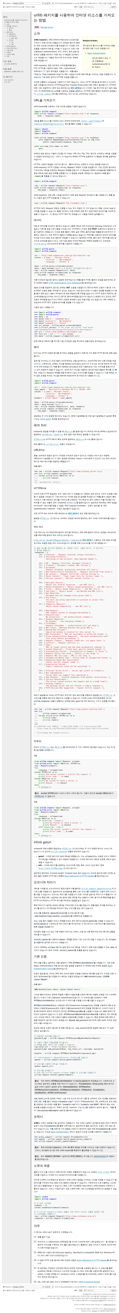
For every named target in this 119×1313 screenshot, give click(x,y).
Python (8, 3)
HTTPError (13, 36)
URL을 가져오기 (12, 26)
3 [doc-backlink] (35, 1252)
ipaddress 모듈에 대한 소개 (13, 71)
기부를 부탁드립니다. (109, 1304)
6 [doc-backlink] (35, 1281)
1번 (12, 42)
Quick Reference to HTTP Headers (79, 876)
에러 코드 (14, 38)
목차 (5, 17)
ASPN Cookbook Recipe (89, 1282)
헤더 (10, 30)
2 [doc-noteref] (39, 364)
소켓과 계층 (11, 54)
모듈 (109, 3)
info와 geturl (45, 419)
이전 (99, 3)
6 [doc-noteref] (101, 1150)
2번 (12, 44)
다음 (104, 3)
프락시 (9, 52)
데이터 (11, 28)
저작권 (86, 1294)
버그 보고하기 (9, 80)
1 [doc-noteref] (50, 361)
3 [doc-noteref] (113, 369)
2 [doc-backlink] (35, 1241)
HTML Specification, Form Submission (65, 283)
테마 (76, 7)
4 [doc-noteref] (98, 375)
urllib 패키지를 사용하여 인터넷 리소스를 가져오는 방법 (16, 21)
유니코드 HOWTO (10, 64)
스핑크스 (94, 1311)
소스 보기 (7, 82)
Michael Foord (47, 27)
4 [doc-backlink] (35, 1260)
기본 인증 (10, 50)
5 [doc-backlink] (35, 1268)
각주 (8, 56)
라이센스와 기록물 (96, 1300)
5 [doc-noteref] (47, 1129)
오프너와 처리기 (12, 48)
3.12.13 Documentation (64, 3)
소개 (8, 24)
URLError (12, 34)
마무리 (11, 40)
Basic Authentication (97, 53)
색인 (114, 3)
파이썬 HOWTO (80, 3)
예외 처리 (10, 32)
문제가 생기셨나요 (109, 1309)
